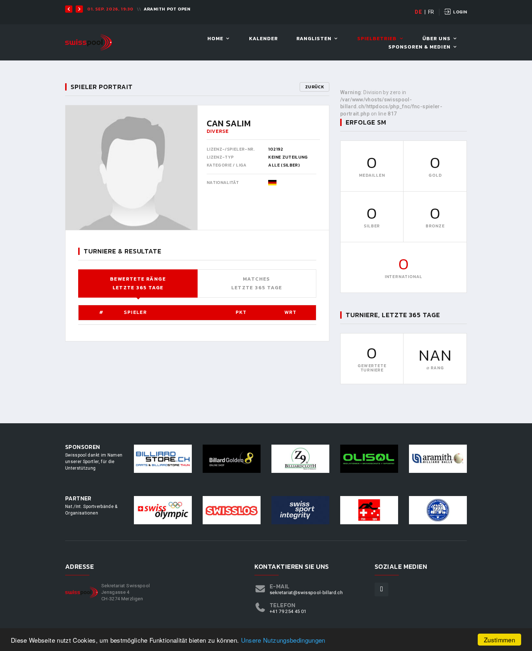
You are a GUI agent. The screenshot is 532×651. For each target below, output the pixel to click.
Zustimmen (499, 639)
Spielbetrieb (377, 39)
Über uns (436, 39)
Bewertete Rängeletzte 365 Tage (138, 283)
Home (215, 39)
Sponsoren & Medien (419, 47)
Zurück (314, 87)
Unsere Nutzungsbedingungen (283, 639)
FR (431, 12)
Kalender (263, 39)
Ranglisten (314, 39)
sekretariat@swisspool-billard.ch (306, 592)
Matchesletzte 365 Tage (256, 283)
